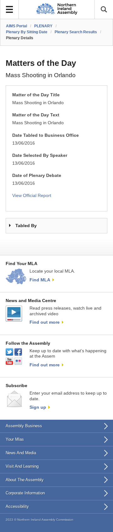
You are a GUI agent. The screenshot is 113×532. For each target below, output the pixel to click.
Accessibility (17, 506)
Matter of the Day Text (35, 115)
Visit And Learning (22, 466)
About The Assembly (25, 479)
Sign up (38, 407)
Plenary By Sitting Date (26, 32)
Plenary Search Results (76, 32)
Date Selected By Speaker (39, 155)
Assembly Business (24, 425)
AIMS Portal (16, 26)
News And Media (21, 452)
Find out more (45, 322)
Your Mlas (15, 439)
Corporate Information (25, 493)
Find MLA (40, 279)
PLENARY (43, 26)
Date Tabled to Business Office (45, 135)
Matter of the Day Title (36, 95)
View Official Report (31, 195)
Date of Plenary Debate (36, 175)
